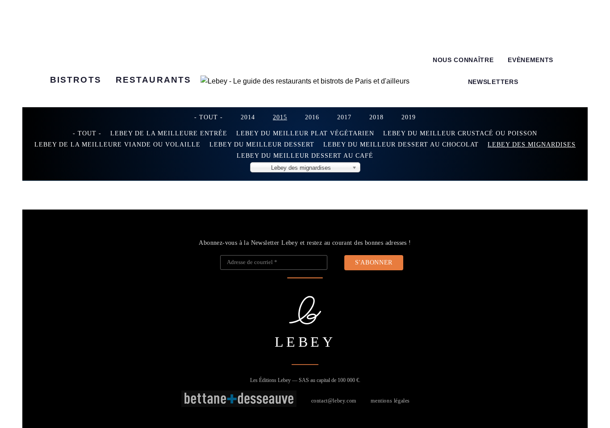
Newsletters (493, 82)
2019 (408, 117)
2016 (312, 117)
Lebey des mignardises (532, 144)
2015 (280, 117)
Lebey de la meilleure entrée (168, 133)
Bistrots (75, 79)
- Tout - (208, 117)
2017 (344, 117)
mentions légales (390, 400)
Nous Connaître (463, 60)
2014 (248, 117)
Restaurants (153, 79)
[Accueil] (305, 81)
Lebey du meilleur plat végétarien (305, 133)
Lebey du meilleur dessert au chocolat (401, 144)
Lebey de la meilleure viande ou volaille (117, 144)
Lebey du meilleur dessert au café (305, 155)
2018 (376, 117)
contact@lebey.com (333, 400)
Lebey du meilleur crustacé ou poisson (460, 133)
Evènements (530, 60)
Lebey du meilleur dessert (261, 144)
